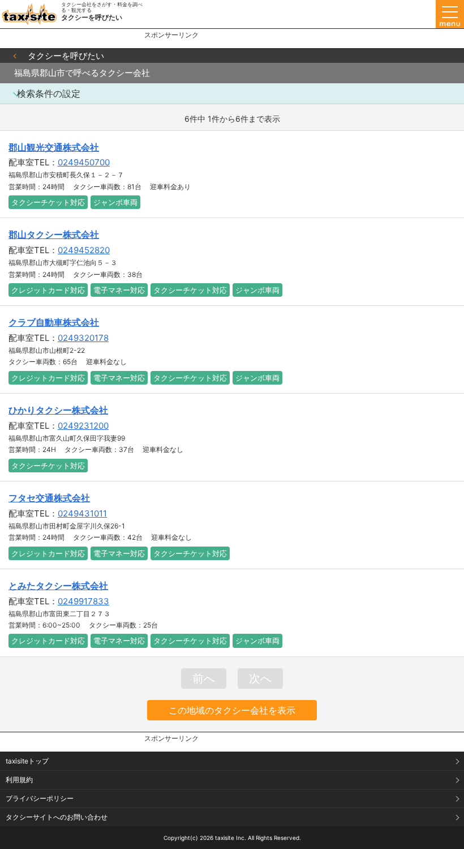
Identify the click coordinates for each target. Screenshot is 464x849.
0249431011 (82, 513)
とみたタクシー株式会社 (58, 585)
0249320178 (83, 337)
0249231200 (83, 425)
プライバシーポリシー (40, 798)
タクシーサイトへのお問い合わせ (57, 817)
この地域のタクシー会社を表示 (232, 710)
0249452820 (84, 250)
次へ (260, 678)
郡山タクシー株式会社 (53, 234)
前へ (203, 678)
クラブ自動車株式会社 (53, 322)
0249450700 (84, 162)
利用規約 (19, 779)
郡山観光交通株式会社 (53, 147)
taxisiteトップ (27, 761)
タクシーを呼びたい (66, 55)
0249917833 (83, 601)
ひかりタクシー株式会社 (58, 410)
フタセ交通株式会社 (49, 498)
